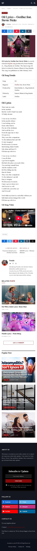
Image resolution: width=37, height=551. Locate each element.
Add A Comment (18, 343)
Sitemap (28, 547)
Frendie (9, 24)
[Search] (34, 3)
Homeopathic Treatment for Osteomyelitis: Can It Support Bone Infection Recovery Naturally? (17, 374)
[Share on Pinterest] (16, 31)
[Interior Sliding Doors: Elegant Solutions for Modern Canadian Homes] (18, 397)
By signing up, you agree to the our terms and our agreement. (19, 486)
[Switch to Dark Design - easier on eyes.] (31, 3)
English (4, 13)
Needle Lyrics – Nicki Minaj (11, 333)
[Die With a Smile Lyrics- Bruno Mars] (18, 294)
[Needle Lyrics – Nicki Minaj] (18, 321)
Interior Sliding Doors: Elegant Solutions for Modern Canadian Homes (16, 402)
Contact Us (21, 547)
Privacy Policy (16, 487)
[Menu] (3, 3)
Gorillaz (17, 85)
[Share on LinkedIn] (22, 31)
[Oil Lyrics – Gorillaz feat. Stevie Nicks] (18, 46)
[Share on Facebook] (4, 31)
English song (11, 63)
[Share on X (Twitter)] (10, 31)
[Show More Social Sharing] (33, 31)
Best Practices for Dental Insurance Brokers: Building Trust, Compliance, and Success (18, 429)
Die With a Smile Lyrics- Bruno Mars (14, 306)
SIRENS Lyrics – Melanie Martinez (27, 251)
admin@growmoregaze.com (15, 527)
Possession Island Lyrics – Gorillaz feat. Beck (10, 251)
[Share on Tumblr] (29, 31)
